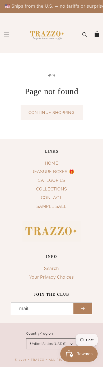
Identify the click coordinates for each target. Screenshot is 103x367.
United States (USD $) (48, 344)
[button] (6, 35)
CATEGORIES (51, 180)
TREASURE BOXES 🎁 (51, 171)
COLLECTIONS (51, 189)
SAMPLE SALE (51, 206)
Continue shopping (52, 112)
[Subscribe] (82, 309)
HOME (51, 163)
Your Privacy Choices (51, 277)
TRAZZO (38, 359)
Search (51, 268)
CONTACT (51, 197)
